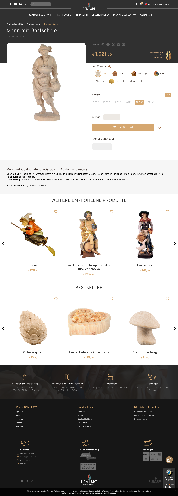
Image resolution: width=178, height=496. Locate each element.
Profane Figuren (34, 24)
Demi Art (19, 412)
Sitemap (19, 426)
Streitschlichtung (85, 419)
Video (18, 415)
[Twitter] (113, 44)
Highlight (19, 419)
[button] (3, 243)
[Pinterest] (118, 44)
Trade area (82, 423)
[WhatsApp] (103, 44)
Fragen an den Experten (144, 415)
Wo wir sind (82, 415)
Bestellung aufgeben (143, 412)
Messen (19, 423)
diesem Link (127, 491)
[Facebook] (108, 44)
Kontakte (81, 412)
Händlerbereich (84, 426)
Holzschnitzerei (140, 419)
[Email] (123, 44)
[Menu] (173, 469)
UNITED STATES (157, 4)
